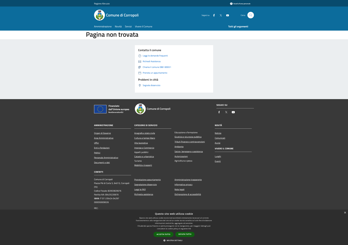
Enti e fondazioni (102, 147)
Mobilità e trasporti (143, 165)
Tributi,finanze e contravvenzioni (190, 141)
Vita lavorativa (141, 143)
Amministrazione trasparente (188, 179)
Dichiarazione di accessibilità (188, 194)
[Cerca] (250, 15)
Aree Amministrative (103, 138)
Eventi (218, 161)
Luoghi (218, 156)
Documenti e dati (102, 162)
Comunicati (220, 138)
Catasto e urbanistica (144, 156)
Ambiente (179, 146)
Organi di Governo (102, 133)
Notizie (218, 133)
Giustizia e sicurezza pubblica (188, 136)
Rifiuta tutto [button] (184, 234)
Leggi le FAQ (140, 189)
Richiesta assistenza (143, 194)
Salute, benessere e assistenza (189, 151)
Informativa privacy (183, 184)
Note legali (179, 189)
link (189, 228)
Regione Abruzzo (102, 3)
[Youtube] (226, 15)
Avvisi (217, 143)
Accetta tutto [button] (163, 234)
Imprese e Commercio (144, 147)
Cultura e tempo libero (144, 138)
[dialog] (174, 227)
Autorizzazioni (181, 156)
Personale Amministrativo (106, 157)
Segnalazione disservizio (145, 184)
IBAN (96, 198)
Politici (97, 152)
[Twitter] (219, 15)
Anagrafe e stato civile (144, 133)
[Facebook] (213, 15)
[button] (173, 240)
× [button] (345, 213)
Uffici (96, 143)
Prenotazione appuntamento (147, 179)
